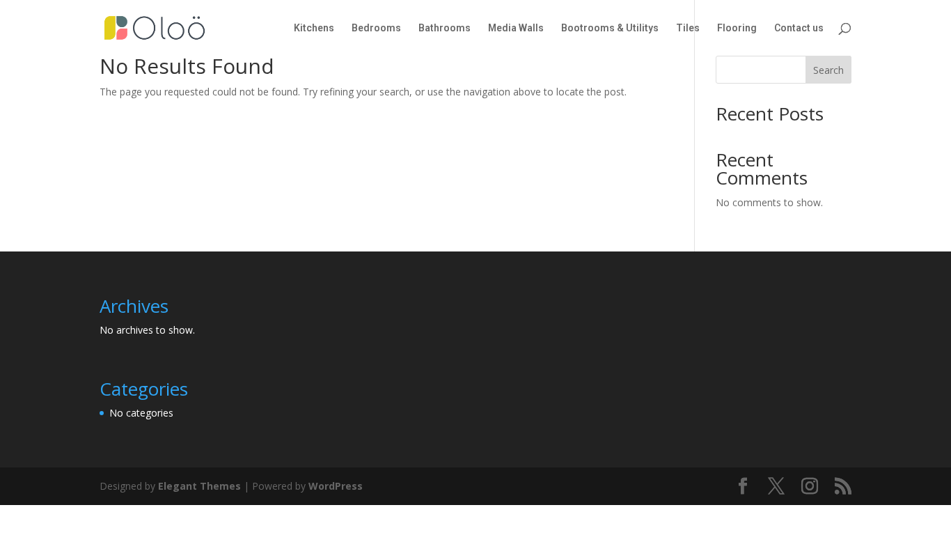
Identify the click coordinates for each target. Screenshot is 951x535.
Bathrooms (444, 28)
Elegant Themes (199, 486)
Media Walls (516, 28)
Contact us (799, 28)
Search (828, 70)
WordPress (335, 486)
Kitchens (314, 28)
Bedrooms (376, 28)
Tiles (688, 28)
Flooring (737, 28)
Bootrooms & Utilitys (610, 28)
